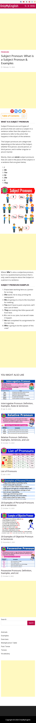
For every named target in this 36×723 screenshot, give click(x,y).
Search (3, 619)
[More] (24, 111)
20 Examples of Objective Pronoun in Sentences (17, 537)
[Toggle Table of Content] (22, 116)
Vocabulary (5, 653)
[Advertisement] (18, 31)
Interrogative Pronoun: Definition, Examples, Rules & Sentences (17, 404)
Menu (32, 6)
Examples (5, 635)
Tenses (4, 650)
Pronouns (5, 52)
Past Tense (5, 646)
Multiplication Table (9, 643)
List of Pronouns (9, 471)
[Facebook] (21, 2)
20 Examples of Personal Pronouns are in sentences (17, 504)
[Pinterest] (29, 2)
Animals (4, 632)
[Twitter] (20, 111)
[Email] (35, 2)
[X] (26, 2)
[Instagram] (32, 2)
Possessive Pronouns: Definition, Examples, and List (16, 571)
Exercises (4, 639)
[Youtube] (23, 2)
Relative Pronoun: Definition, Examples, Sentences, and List (15, 438)
